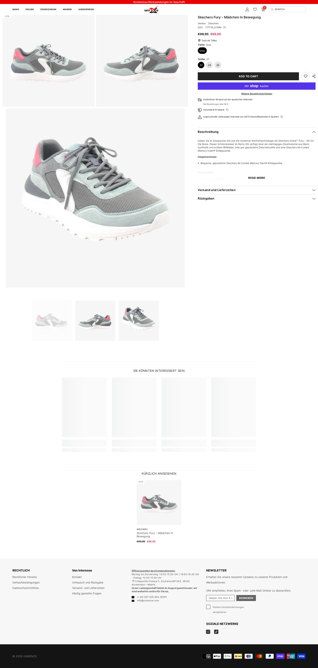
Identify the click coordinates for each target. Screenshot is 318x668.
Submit (198, 340)
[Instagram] (194, 354)
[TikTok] (201, 354)
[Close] (236, 295)
